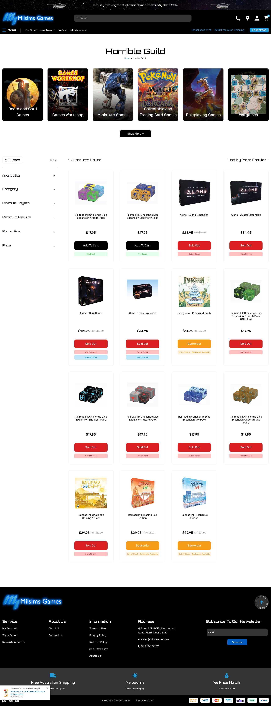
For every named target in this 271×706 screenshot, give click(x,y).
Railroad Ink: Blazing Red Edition (142, 516)
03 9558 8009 (149, 646)
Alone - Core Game (91, 313)
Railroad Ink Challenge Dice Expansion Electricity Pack (143, 216)
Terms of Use (97, 628)
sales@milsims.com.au (154, 639)
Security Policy (98, 649)
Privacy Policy (97, 635)
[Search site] (78, 18)
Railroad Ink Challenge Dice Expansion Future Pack (143, 418)
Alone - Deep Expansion (143, 313)
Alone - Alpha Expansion (194, 214)
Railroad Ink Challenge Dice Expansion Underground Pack (246, 419)
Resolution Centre (13, 642)
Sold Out (194, 245)
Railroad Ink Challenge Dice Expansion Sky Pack (194, 418)
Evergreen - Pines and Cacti (194, 313)
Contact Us (56, 635)
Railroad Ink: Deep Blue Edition (194, 516)
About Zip (95, 655)
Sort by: (234, 160)
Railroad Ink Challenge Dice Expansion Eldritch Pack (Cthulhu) (246, 316)
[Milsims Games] (31, 18)
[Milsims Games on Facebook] (4, 700)
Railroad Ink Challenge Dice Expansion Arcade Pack (91, 216)
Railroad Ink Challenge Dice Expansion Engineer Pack (91, 418)
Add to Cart (91, 245)
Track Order (9, 635)
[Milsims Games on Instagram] (17, 700)
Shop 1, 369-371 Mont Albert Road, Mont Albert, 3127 (157, 630)
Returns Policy (98, 642)
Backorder (194, 343)
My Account (9, 628)
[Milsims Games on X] (11, 700)
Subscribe (237, 642)
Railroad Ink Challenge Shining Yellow (91, 516)
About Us (54, 628)
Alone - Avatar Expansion (246, 214)
